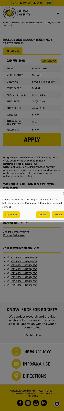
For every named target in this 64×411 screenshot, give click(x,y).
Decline (43, 214)
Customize (11, 214)
